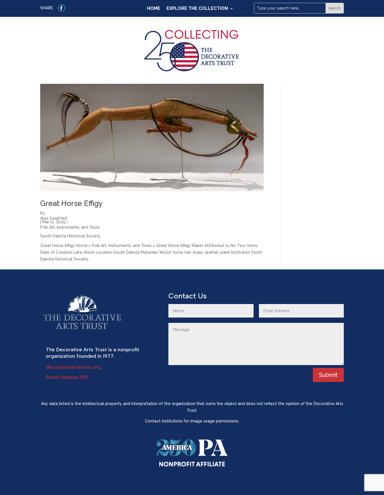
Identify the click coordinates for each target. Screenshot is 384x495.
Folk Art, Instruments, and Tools (70, 227)
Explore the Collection (197, 8)
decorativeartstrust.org (73, 367)
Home (153, 8)
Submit (328, 375)
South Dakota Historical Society (70, 235)
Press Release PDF (67, 377)
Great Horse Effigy (71, 203)
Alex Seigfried (53, 218)
